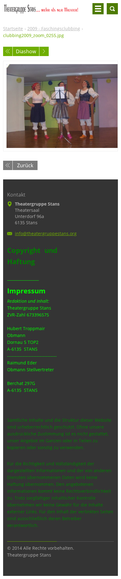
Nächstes (44, 51)
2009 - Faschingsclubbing (53, 28)
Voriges (7, 51)
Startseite (13, 28)
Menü (98, 8)
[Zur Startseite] (46, 11)
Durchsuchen (112, 8)
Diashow (26, 51)
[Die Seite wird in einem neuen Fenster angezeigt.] (60, 106)
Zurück (25, 165)
